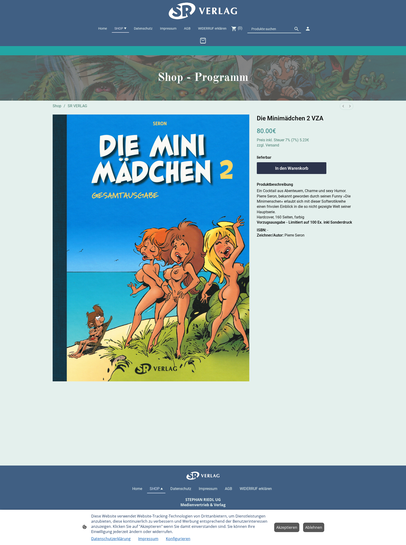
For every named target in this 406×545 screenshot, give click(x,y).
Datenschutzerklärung (111, 538)
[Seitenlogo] (203, 11)
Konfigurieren (178, 538)
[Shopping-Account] (308, 29)
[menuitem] (343, 106)
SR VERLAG (77, 106)
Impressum (148, 538)
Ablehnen (313, 527)
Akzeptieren (286, 527)
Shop (57, 106)
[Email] (203, 40)
